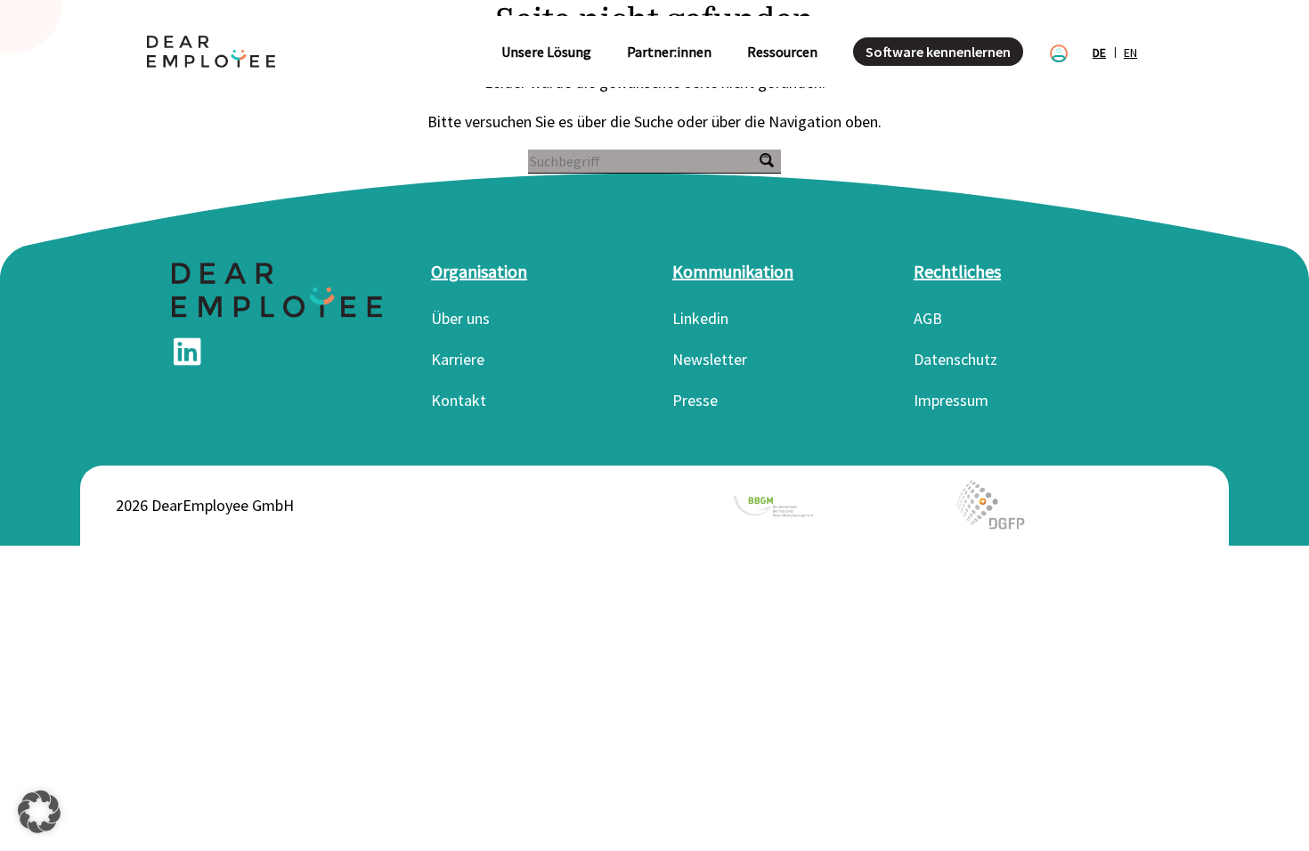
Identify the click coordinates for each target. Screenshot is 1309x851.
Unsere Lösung (546, 52)
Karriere (457, 359)
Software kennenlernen (938, 52)
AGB (928, 318)
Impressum (951, 400)
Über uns (460, 318)
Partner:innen (669, 52)
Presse (695, 400)
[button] (39, 812)
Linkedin (700, 318)
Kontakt (458, 400)
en (1130, 53)
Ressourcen (782, 52)
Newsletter (709, 359)
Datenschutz (955, 359)
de (1099, 53)
